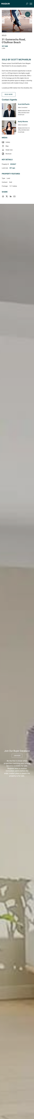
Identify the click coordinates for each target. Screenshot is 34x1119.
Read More (9, 94)
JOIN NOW (17, 756)
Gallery (8, 142)
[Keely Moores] (9, 127)
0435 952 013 (24, 128)
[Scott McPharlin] (9, 110)
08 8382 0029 (23, 112)
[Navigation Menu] (31, 4)
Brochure (8, 154)
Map (7, 146)
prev (3, 21)
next (30, 21)
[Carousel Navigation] (17, 21)
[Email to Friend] (15, 196)
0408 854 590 (24, 110)
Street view (9, 150)
